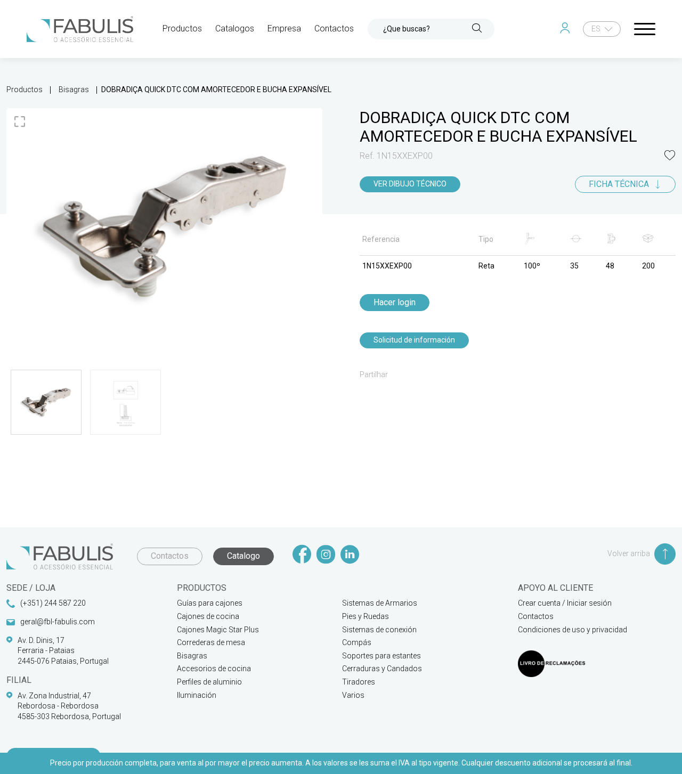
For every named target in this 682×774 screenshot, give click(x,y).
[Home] (80, 29)
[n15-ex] (164, 226)
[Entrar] (567, 29)
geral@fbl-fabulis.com (57, 621)
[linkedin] (349, 555)
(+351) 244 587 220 (53, 603)
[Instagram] (325, 555)
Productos (24, 89)
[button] (670, 156)
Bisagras (74, 89)
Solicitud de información (414, 340)
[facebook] (302, 555)
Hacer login (395, 302)
